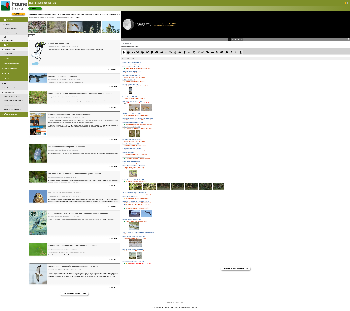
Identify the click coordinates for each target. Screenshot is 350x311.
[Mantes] (170, 52)
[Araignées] (203, 52)
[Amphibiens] (142, 52)
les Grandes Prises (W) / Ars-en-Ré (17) (132, 101)
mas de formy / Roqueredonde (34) (131, 161)
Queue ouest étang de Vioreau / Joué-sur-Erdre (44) (135, 207)
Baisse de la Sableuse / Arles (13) (131, 66)
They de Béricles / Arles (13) (129, 97)
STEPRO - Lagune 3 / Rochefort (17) (131, 113)
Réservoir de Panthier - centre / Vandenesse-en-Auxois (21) (137, 118)
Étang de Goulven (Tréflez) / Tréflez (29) (132, 122)
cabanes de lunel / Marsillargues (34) (131, 139)
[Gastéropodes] (222, 52)
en (347, 2)
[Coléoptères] (184, 52)
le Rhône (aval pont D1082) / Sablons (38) (133, 179)
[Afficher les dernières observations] (130, 46)
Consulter (35, 8)
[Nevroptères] (189, 52)
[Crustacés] (217, 52)
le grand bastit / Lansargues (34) (130, 144)
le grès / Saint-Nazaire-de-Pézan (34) (131, 148)
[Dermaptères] (236, 52)
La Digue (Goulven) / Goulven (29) (131, 127)
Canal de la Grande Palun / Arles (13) (131, 71)
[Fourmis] (240, 52)
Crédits (181, 302)
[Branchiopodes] (231, 52)
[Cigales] (175, 52)
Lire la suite (112, 69)
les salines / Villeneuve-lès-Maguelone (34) (133, 157)
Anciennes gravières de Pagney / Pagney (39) (134, 192)
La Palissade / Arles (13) (128, 80)
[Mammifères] (128, 52)
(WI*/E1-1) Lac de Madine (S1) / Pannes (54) (133, 236)
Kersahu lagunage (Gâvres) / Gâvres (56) (133, 261)
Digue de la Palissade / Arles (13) (131, 75)
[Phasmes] (198, 52)
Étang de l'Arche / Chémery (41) (130, 196)
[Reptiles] (138, 52)
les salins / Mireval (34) (128, 152)
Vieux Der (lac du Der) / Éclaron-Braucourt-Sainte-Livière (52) (138, 232)
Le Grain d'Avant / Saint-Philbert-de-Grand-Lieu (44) (135, 201)
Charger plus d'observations (235, 268)
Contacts (177, 302)
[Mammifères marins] (133, 52)
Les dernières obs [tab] (127, 43)
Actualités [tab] (31, 36)
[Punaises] (180, 52)
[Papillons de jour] (152, 52)
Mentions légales (170, 302)
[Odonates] (147, 52)
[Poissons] (212, 52)
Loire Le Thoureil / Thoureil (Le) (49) (131, 219)
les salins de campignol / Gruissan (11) (132, 62)
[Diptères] (194, 52)
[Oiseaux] (124, 52)
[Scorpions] (208, 52)
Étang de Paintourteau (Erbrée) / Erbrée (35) (133, 165)
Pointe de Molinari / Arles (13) (130, 84)
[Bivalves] (226, 52)
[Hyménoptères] (166, 52)
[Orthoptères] (161, 52)
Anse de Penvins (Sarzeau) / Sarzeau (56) (133, 249)
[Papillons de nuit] (156, 52)
